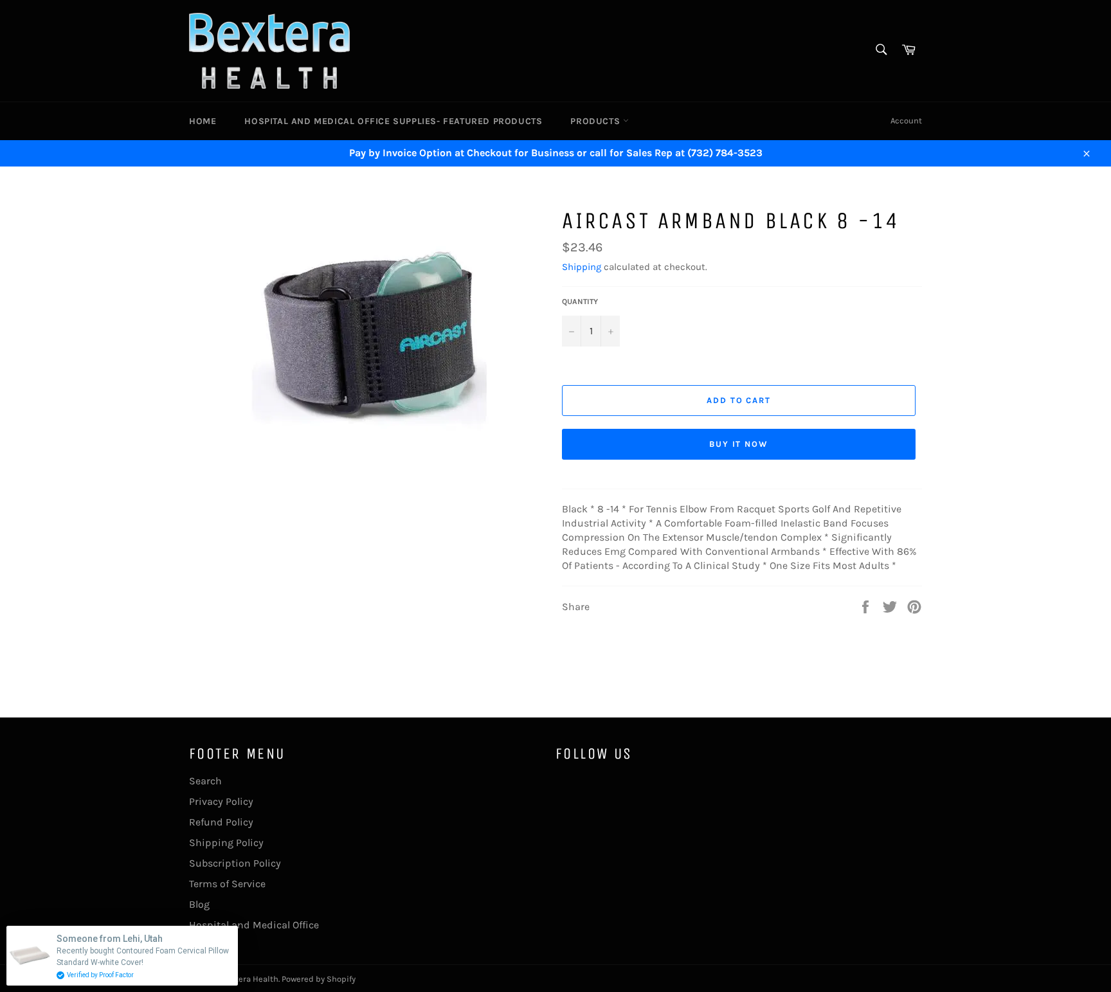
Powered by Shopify (319, 979)
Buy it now (739, 444)
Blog (199, 904)
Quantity (580, 301)
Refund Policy (221, 822)
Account (906, 120)
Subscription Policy (235, 863)
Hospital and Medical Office (254, 925)
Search (205, 781)
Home (202, 121)
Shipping (581, 267)
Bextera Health (249, 979)
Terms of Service (227, 884)
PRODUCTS (596, 121)
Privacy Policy (221, 801)
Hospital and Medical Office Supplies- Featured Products (393, 121)
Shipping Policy (226, 842)
